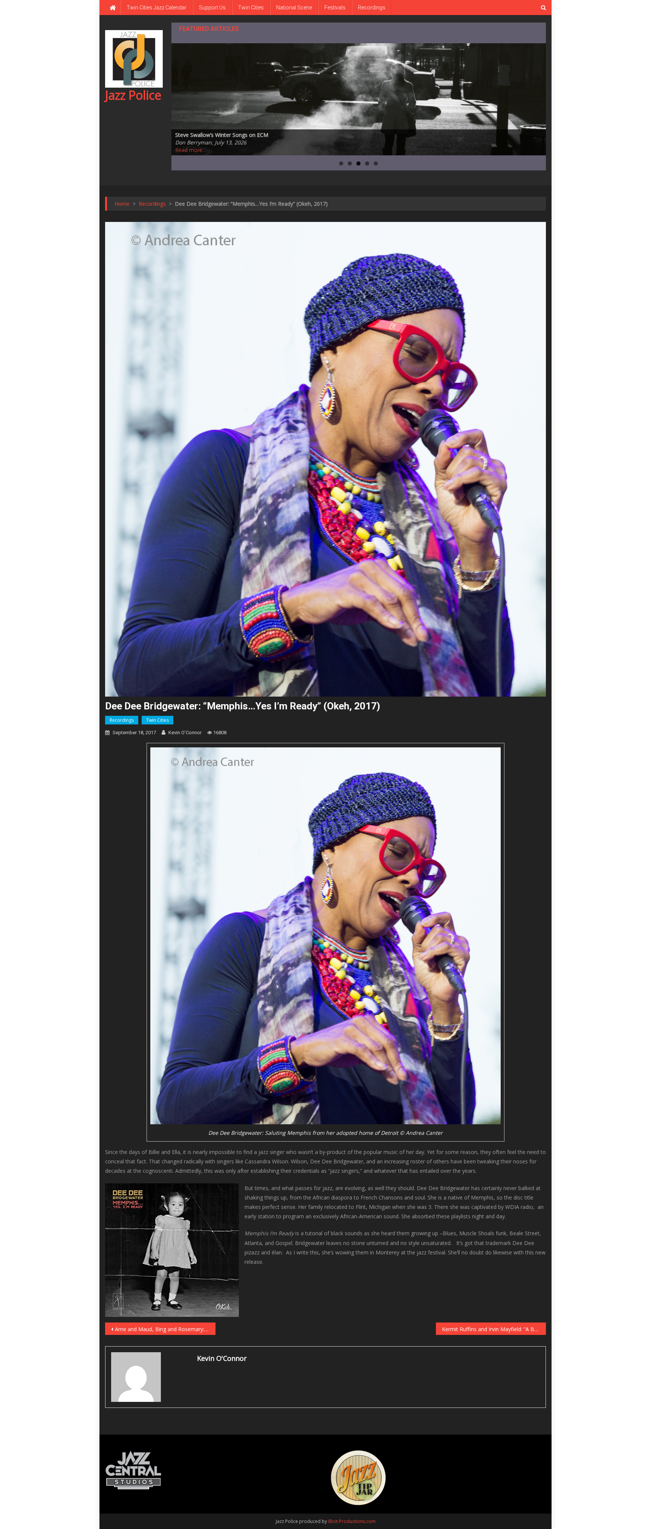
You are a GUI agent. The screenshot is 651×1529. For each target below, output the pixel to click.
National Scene (294, 8)
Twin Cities (251, 8)
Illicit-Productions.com (352, 1521)
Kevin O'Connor (185, 732)
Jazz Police (133, 95)
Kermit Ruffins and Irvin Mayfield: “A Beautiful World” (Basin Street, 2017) (494, 1329)
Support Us (212, 8)
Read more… (190, 149)
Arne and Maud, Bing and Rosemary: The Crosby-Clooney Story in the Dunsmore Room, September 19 (165, 1329)
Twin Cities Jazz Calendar (156, 8)
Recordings (371, 8)
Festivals (334, 8)
